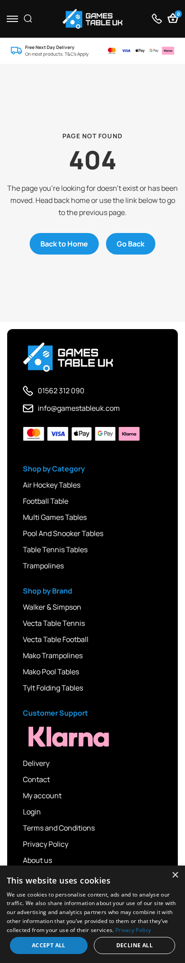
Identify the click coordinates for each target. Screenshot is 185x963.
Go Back (131, 244)
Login (32, 812)
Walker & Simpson (52, 607)
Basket (177, 15)
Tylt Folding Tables (53, 688)
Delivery (36, 763)
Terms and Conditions (59, 828)
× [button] (175, 875)
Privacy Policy (45, 844)
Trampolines (43, 566)
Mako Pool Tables (51, 672)
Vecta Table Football (55, 639)
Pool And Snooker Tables (63, 533)
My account (42, 795)
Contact (36, 779)
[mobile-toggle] (12, 18)
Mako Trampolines (53, 655)
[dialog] (92, 914)
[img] (92, 19)
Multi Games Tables (55, 517)
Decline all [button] (134, 945)
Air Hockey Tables (51, 485)
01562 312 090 (61, 391)
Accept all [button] (49, 945)
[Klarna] (63, 737)
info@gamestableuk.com (79, 408)
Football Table (45, 501)
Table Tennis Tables (55, 549)
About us (37, 860)
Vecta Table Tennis (54, 623)
